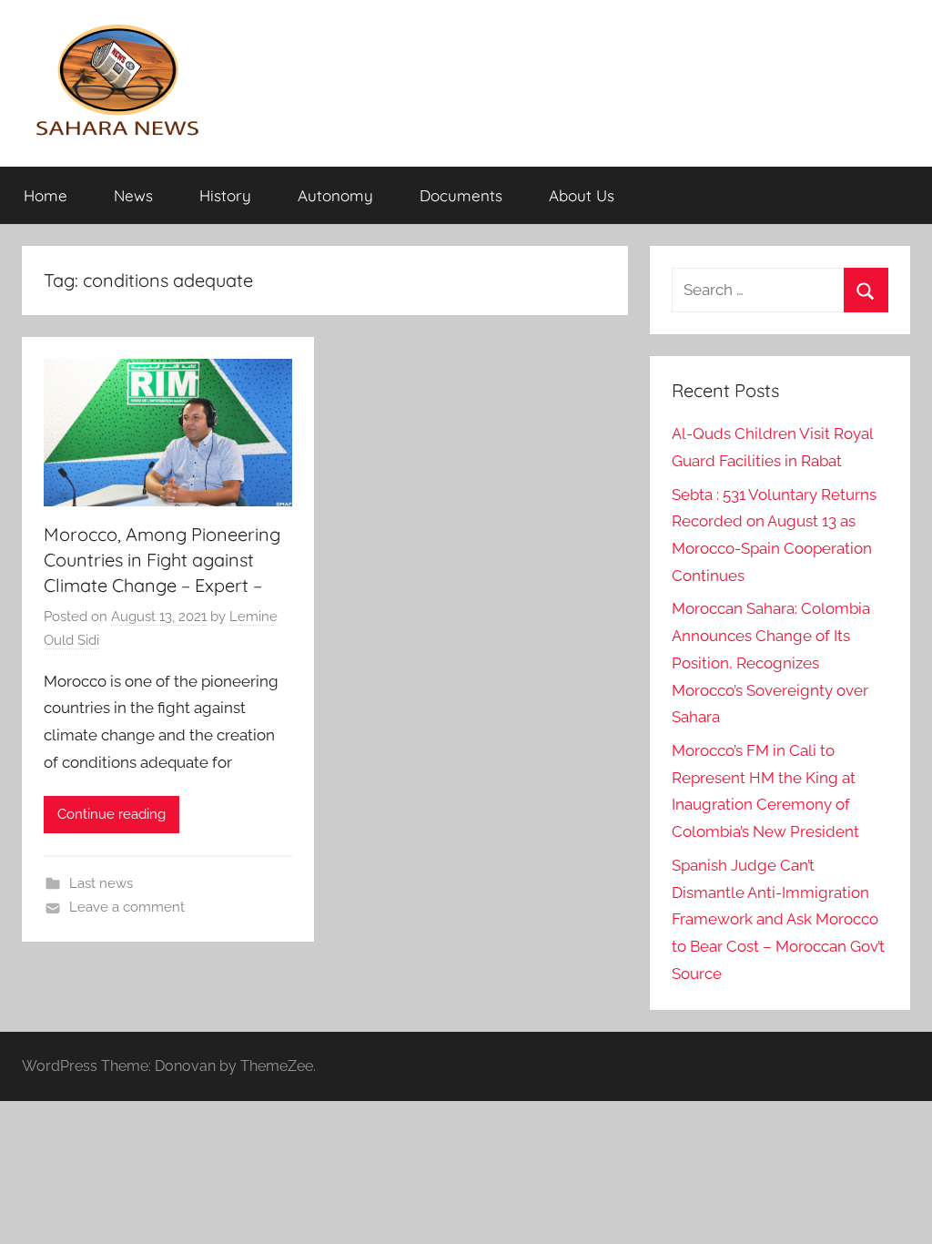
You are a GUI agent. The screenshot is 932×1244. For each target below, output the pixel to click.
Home (45, 195)
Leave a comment (127, 907)
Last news (101, 883)
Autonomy (335, 195)
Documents (461, 195)
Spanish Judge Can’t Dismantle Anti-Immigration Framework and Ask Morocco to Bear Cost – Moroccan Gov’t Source (778, 919)
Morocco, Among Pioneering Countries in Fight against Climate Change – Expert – (162, 560)
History (225, 195)
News (133, 195)
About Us (581, 195)
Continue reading (111, 814)
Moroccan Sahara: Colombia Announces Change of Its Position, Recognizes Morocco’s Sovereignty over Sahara (771, 662)
